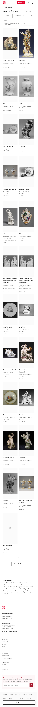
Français (25, 694)
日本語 (10, 698)
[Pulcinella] (10, 216)
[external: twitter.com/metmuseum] (4, 631)
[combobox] (21, 16)
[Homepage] (4, 2)
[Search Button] (28, 2)
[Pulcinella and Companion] (26, 352)
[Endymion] (26, 440)
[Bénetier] (26, 216)
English (5, 694)
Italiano (30, 694)
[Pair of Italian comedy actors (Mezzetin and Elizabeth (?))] (10, 261)
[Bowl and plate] (10, 528)
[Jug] (10, 86)
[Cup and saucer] (10, 129)
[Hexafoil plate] (10, 309)
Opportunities (5, 662)
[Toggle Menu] (32, 2)
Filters (5, 20)
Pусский (29, 698)
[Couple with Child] (10, 43)
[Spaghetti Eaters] (26, 397)
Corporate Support (7, 658)
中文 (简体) (22, 698)
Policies (4, 644)
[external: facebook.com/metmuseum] (2, 631)
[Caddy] (26, 86)
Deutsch (5, 698)
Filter (18, 702)
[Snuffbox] (26, 309)
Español (11, 694)
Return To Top (18, 564)
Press (3, 646)
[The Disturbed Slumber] (10, 352)
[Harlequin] (26, 43)
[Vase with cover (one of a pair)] (10, 171)
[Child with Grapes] (10, 440)
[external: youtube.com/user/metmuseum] (13, 631)
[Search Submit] (31, 16)
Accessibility (5, 641)
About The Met (6, 637)
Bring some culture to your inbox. (13, 678)
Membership (5, 653)
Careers (4, 664)
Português (17, 694)
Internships (4, 672)
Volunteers (4, 667)
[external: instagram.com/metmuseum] (9, 631)
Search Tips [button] (29, 11)
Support (4, 650)
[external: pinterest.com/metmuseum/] (6, 631)
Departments (5, 639)
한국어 (16, 698)
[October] (10, 483)
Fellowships (5, 669)
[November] (26, 129)
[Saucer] (10, 397)
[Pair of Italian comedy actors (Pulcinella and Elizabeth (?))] (26, 261)
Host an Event (5, 655)
